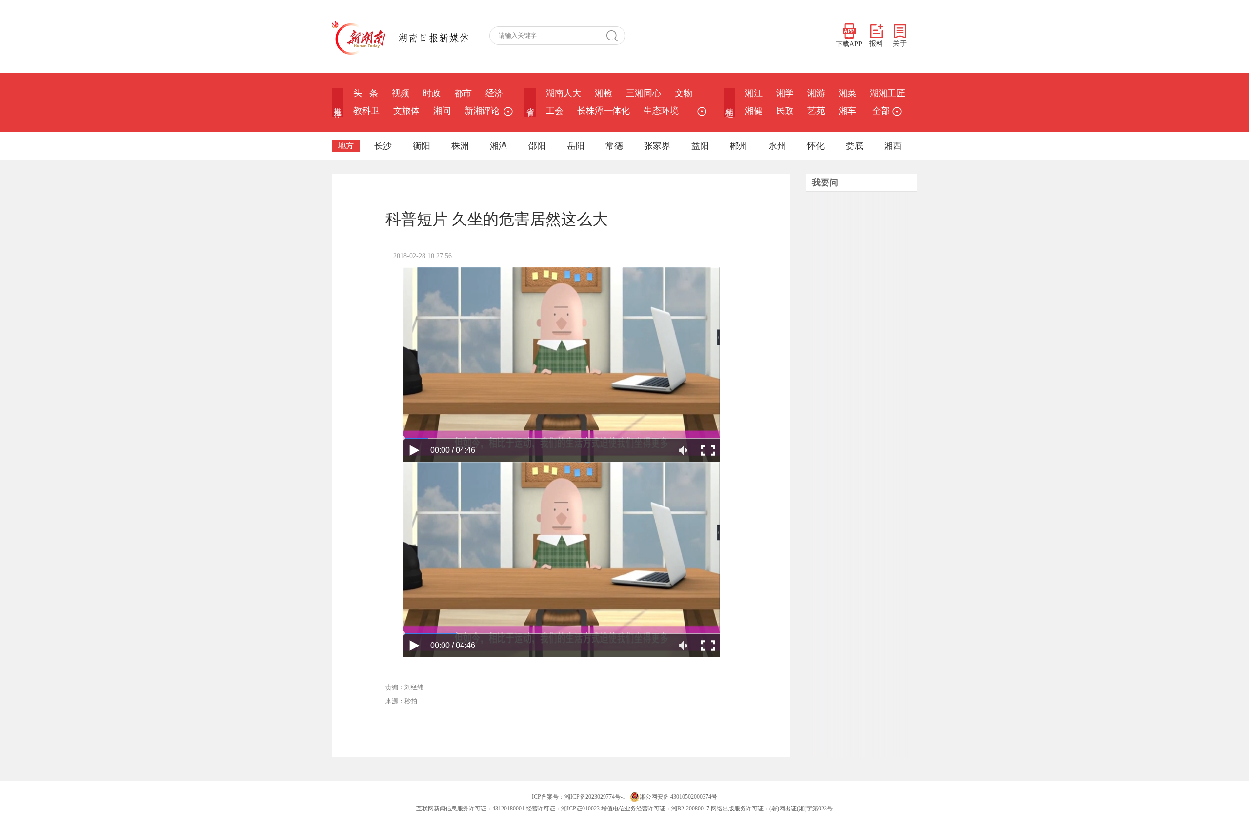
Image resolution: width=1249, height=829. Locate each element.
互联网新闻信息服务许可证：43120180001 (470, 808)
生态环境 (661, 111)
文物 (683, 93)
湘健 (754, 111)
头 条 (365, 93)
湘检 (603, 93)
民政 (785, 111)
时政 (432, 93)
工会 (555, 111)
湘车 (847, 111)
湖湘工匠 (887, 93)
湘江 (754, 93)
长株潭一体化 (603, 111)
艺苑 (816, 111)
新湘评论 (482, 111)
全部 (881, 111)
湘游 (816, 93)
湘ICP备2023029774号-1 (594, 796)
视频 (400, 93)
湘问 (442, 111)
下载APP (849, 44)
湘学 (785, 93)
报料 (876, 43)
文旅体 (406, 111)
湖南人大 (563, 93)
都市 (463, 93)
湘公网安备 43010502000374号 (678, 796)
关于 (900, 43)
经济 (494, 93)
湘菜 (847, 93)
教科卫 (366, 111)
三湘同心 (643, 93)
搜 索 (615, 35)
